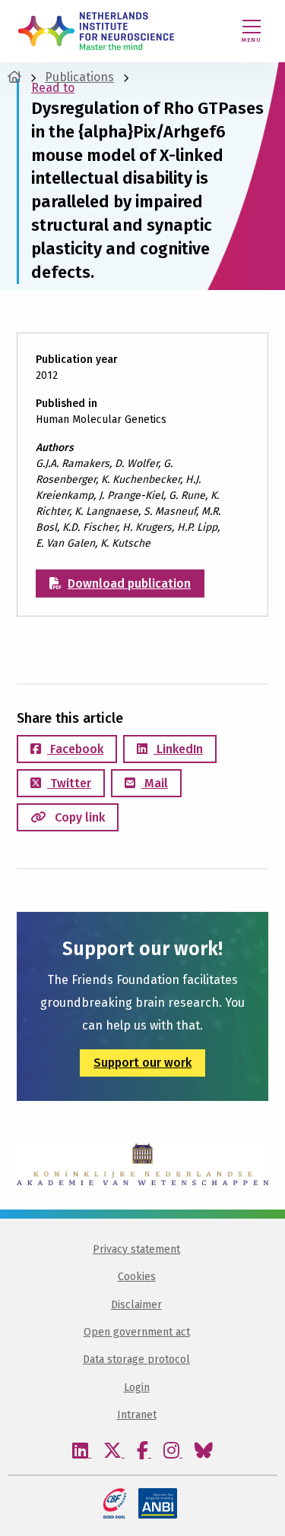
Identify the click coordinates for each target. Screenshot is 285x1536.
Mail (154, 783)
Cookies (137, 1276)
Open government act (137, 1332)
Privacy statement (136, 1249)
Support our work (142, 1062)
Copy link (78, 817)
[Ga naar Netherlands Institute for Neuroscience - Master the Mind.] (14, 77)
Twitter (69, 783)
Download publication (129, 583)
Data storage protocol (136, 1359)
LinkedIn (178, 749)
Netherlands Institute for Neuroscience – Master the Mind (96, 31)
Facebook (75, 749)
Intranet (137, 1414)
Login (137, 1387)
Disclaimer (136, 1304)
